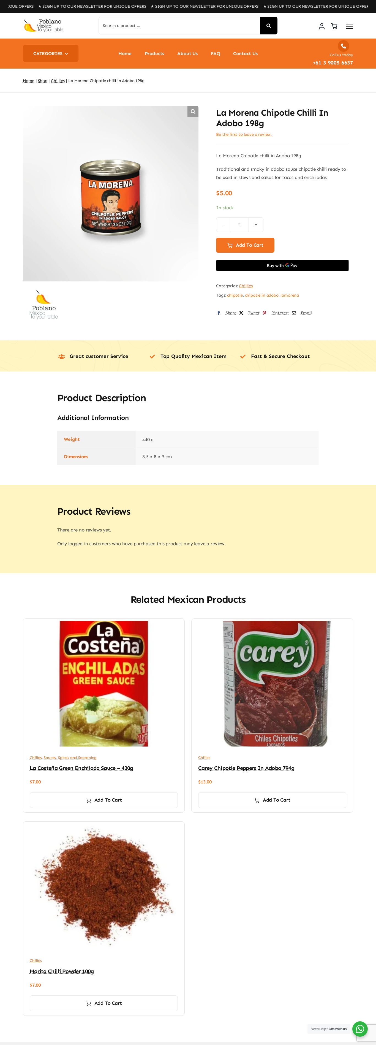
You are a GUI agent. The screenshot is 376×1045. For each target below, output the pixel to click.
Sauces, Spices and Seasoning (70, 757)
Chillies (246, 285)
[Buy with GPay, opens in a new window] (282, 265)
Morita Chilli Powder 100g (62, 971)
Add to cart (249, 245)
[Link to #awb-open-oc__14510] (349, 26)
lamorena (289, 295)
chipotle (235, 295)
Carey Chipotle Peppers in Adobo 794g (246, 768)
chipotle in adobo (262, 295)
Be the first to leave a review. (244, 134)
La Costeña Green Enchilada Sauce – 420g (81, 768)
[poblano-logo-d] (43, 21)
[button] (192, 111)
